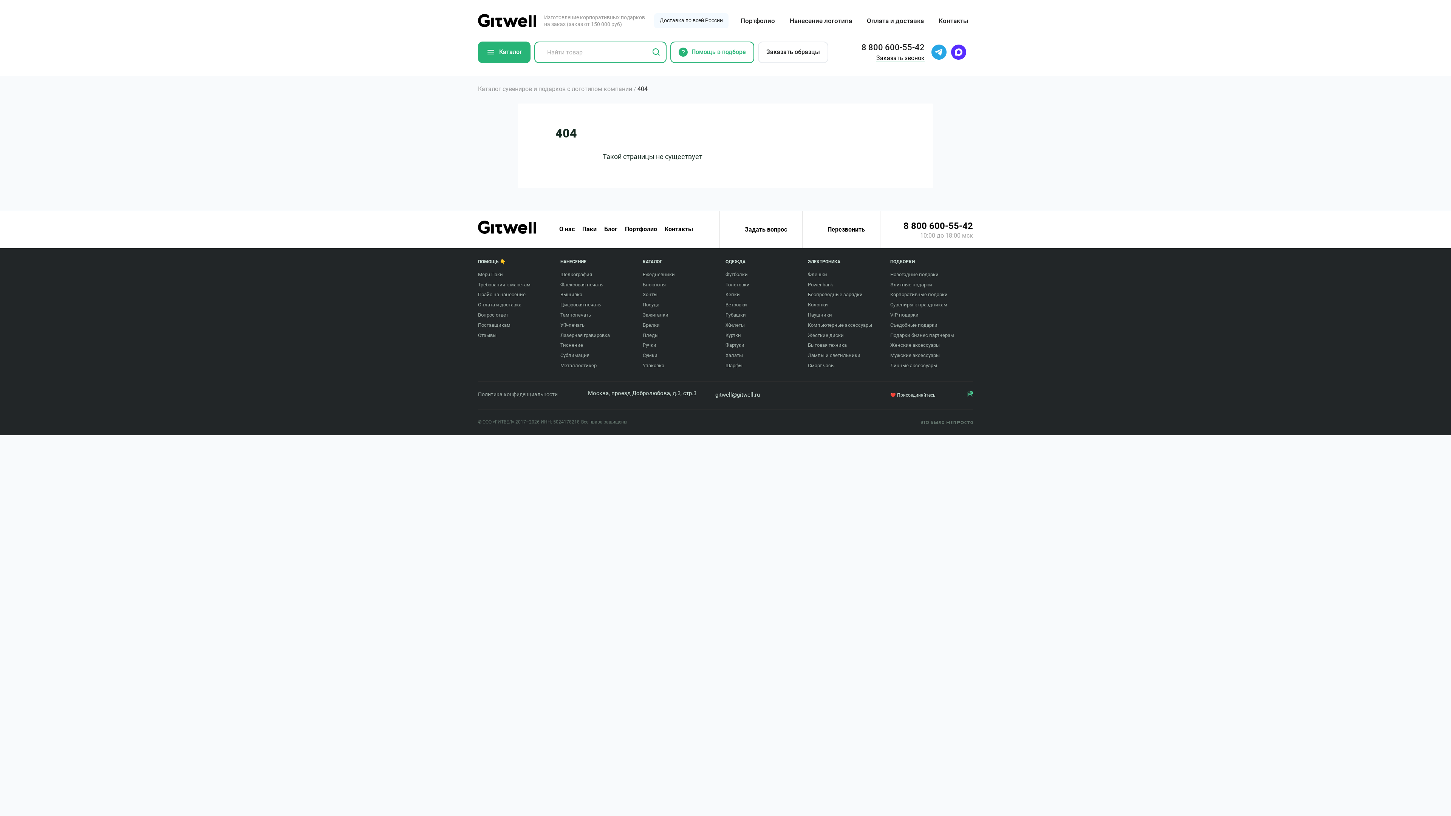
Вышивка (571, 294)
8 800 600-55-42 (938, 226)
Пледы (651, 335)
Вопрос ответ (493, 315)
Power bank (820, 284)
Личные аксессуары (913, 365)
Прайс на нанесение (502, 294)
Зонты (650, 294)
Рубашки (736, 315)
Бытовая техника (827, 345)
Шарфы (734, 365)
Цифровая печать (580, 305)
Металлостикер (578, 365)
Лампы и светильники (834, 355)
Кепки (733, 294)
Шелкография (576, 274)
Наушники (820, 315)
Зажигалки (655, 315)
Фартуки (735, 345)
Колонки (818, 305)
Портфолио (758, 21)
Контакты (953, 21)
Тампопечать (575, 315)
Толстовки (738, 284)
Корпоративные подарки (919, 294)
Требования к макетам (504, 284)
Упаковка (653, 365)
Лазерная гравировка (585, 335)
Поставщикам (494, 325)
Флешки (817, 274)
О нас (567, 229)
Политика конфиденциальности (518, 394)
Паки (589, 229)
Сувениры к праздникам (918, 305)
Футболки (737, 274)
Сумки (650, 355)
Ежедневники (659, 274)
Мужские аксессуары (915, 355)
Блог (610, 229)
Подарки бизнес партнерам (922, 335)
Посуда (651, 305)
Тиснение (571, 345)
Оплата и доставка (895, 21)
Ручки (649, 345)
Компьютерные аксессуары (840, 325)
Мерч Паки (490, 274)
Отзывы (487, 335)
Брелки (651, 325)
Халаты (734, 355)
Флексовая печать (581, 284)
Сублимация (574, 355)
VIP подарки (904, 315)
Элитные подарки (911, 284)
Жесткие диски (826, 335)
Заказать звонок (900, 58)
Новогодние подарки (914, 274)
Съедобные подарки (913, 325)
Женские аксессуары (915, 345)
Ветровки (736, 305)
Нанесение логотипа (821, 21)
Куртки (733, 335)
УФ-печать (572, 325)
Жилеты (735, 325)
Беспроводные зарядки (835, 294)
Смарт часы (821, 365)
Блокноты (654, 284)
